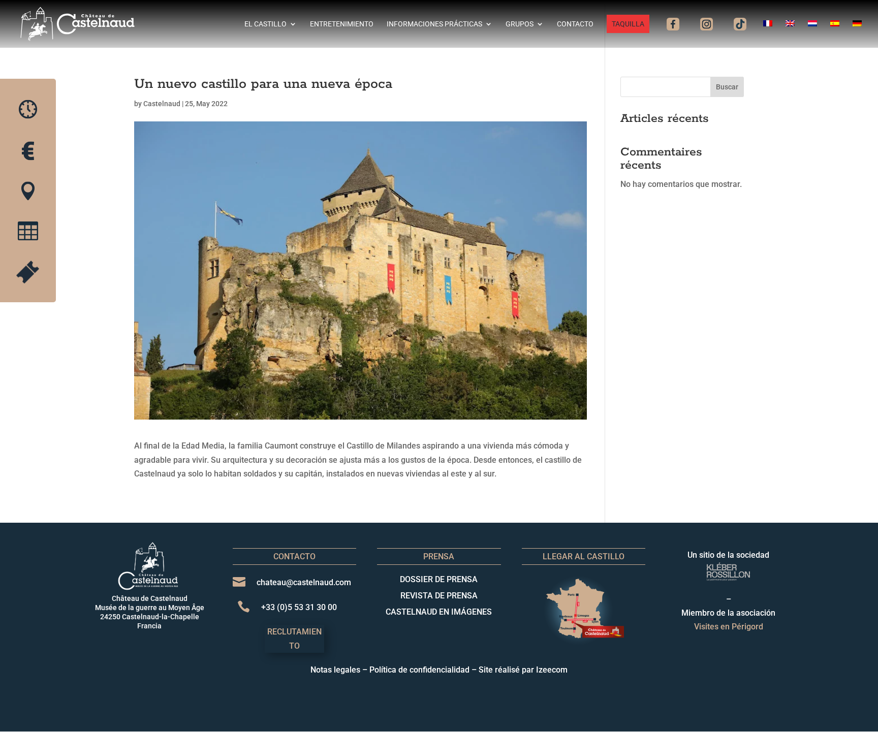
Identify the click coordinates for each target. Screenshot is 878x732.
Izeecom (552, 670)
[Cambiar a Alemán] (857, 34)
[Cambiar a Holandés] (812, 34)
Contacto (575, 24)
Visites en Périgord (728, 626)
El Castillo (265, 24)
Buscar (727, 87)
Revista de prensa (439, 595)
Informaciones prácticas (434, 24)
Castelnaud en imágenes (439, 612)
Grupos (520, 24)
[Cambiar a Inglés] (790, 34)
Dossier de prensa (439, 579)
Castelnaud (161, 104)
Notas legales (335, 670)
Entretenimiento (341, 24)
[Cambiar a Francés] (767, 34)
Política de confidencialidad (419, 670)
